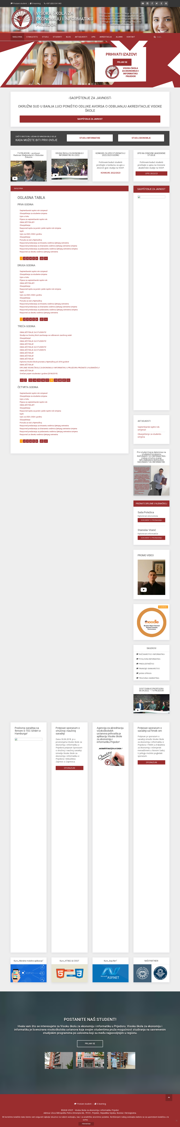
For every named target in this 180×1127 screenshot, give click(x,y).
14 (34, 380)
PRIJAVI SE (122, 62)
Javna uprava (145, 673)
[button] (59, 1060)
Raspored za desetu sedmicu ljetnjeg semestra (39, 252)
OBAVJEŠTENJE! (27, 344)
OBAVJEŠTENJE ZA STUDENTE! (33, 332)
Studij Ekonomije (141, 138)
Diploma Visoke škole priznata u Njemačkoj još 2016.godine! (44, 362)
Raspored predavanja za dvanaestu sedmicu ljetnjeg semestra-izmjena (48, 246)
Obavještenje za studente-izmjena (33, 213)
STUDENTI (57, 37)
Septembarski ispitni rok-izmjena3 (34, 210)
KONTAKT (131, 37)
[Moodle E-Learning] (151, 621)
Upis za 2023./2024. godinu (31, 234)
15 (39, 380)
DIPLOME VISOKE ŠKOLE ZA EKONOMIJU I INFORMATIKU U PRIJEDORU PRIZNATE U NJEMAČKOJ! (60, 368)
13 (30, 380)
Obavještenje (25, 225)
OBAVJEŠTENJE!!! (27, 222)
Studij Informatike (89, 138)
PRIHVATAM (86, 1124)
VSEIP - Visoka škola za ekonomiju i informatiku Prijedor (93, 1110)
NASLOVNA (17, 37)
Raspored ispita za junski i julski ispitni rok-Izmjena (40, 228)
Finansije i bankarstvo (149, 668)
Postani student (20, 3)
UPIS (93, 37)
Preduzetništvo (146, 663)
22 (41, 258)
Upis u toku (24, 216)
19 (56, 380)
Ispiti (22, 231)
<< (22, 380)
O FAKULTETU (32, 37)
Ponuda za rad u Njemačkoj (31, 240)
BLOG (68, 37)
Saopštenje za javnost (90, 119)
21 (41, 319)
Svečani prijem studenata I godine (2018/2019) (39, 373)
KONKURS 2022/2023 (110, 172)
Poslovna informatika (149, 659)
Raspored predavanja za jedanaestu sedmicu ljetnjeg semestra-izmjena (49, 249)
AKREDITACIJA (106, 37)
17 (47, 380)
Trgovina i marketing (149, 678)
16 (43, 380)
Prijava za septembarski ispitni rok (33, 219)
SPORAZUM (69, 768)
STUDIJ (45, 37)
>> (46, 258)
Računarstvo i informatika (152, 654)
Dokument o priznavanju (151, 520)
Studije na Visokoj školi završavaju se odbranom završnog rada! (46, 335)
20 (60, 380)
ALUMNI (119, 37)
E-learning (36, 3)
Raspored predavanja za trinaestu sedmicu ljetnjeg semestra (44, 243)
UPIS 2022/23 (151, 173)
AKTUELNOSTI (81, 37)
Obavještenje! (25, 338)
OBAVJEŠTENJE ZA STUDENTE (33, 350)
